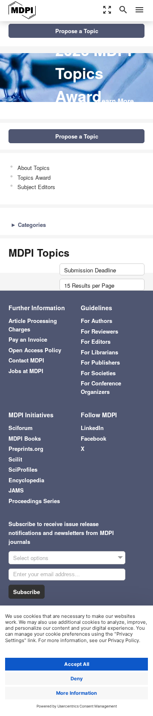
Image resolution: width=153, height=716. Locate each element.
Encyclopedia (26, 480)
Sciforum (20, 428)
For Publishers (100, 362)
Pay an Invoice (27, 339)
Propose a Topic (76, 31)
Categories (28, 225)
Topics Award (34, 177)
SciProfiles (22, 469)
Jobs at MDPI (25, 371)
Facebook (93, 438)
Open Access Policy (34, 350)
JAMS (16, 490)
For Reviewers (99, 331)
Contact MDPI (26, 360)
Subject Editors (36, 187)
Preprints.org (25, 448)
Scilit (15, 459)
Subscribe (26, 592)
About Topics (33, 168)
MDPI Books (24, 438)
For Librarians (99, 352)
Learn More (115, 101)
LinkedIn (92, 428)
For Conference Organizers (101, 387)
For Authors (96, 321)
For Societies (98, 373)
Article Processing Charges (32, 325)
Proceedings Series (34, 501)
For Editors (95, 341)
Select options (30, 558)
